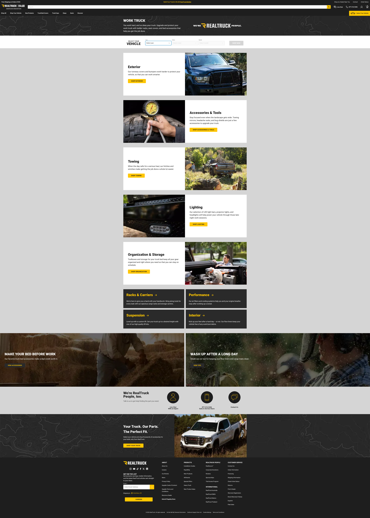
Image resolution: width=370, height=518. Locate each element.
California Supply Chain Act (194, 512)
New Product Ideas (189, 489)
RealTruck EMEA (211, 494)
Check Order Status (233, 481)
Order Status (364, 2)
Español (230, 500)
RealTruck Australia (211, 490)
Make (173, 40)
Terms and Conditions (218, 512)
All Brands (187, 477)
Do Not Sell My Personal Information (176, 512)
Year (146, 40)
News (163, 477)
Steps (64, 13)
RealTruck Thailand (211, 502)
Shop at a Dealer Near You (342, 2)
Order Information (233, 470)
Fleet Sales (231, 504)
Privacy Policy (166, 481)
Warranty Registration (234, 493)
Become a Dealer (167, 495)
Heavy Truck (187, 485)
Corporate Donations (212, 470)
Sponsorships (210, 477)
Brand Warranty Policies (235, 497)
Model (200, 40)
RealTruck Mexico (211, 498)
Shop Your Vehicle (15, 13)
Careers (164, 470)
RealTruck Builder (185, 2)
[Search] (329, 7)
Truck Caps (55, 13)
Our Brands (165, 473)
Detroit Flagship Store (168, 499)
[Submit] (152, 487)
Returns (230, 485)
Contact (355, 2)
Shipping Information (234, 477)
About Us (164, 466)
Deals (72, 13)
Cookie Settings (207, 512)
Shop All (3, 13)
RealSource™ (209, 466)
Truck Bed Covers (43, 13)
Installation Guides (189, 466)
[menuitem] (3, 13)
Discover (80, 13)
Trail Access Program (212, 481)
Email (125, 483)
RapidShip (187, 470)
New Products (29, 13)
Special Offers (188, 481)
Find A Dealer (232, 489)
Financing (231, 473)
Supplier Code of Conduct (169, 485)
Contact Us (231, 466)
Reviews (208, 473)
